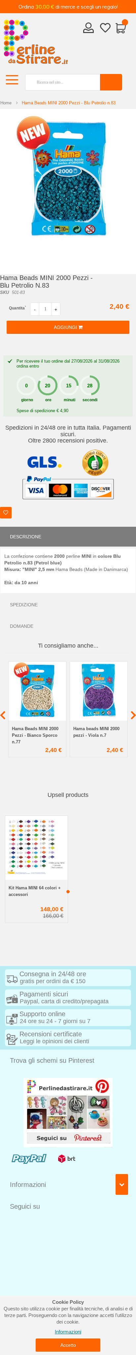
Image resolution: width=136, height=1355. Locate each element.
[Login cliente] (88, 30)
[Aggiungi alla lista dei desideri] (6, 512)
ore (48, 400)
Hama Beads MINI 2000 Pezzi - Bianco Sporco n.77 (35, 735)
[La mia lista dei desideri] (105, 29)
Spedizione (24, 604)
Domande (21, 626)
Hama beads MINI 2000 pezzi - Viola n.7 (96, 732)
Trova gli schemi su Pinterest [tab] (52, 1060)
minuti (69, 400)
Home (6, 102)
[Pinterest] (68, 1112)
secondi (90, 400)
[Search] (111, 82)
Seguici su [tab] (25, 1206)
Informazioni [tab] (28, 1184)
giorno (27, 400)
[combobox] (60, 82)
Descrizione (25, 536)
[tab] (68, 537)
